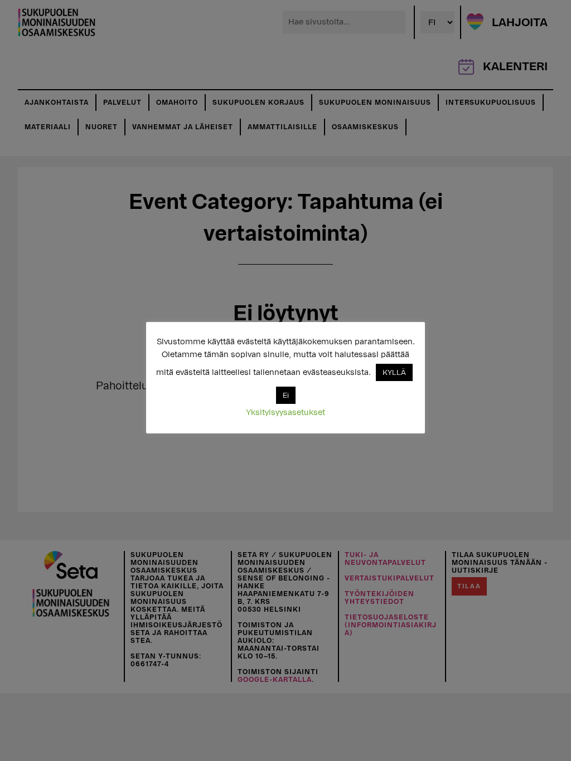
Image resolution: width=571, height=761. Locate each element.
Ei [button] (286, 395)
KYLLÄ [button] (394, 372)
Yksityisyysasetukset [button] (285, 412)
